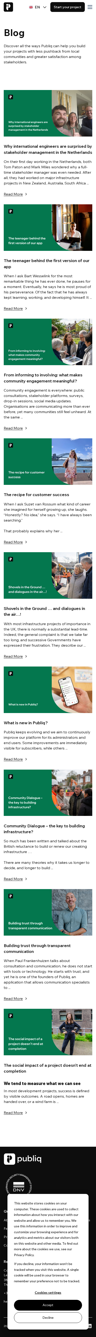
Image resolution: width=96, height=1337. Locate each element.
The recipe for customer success (36, 494)
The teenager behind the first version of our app (46, 263)
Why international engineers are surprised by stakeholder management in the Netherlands (48, 149)
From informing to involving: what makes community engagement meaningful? (43, 377)
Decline (48, 1317)
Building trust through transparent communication (37, 948)
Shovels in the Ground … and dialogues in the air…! (44, 611)
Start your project (67, 7)
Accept (48, 1305)
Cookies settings (48, 1292)
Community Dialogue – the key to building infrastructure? (44, 828)
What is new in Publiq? (26, 722)
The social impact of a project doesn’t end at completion (47, 1068)
